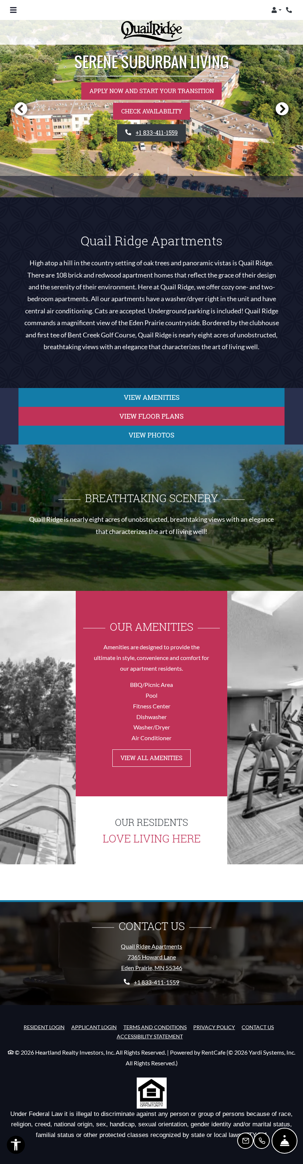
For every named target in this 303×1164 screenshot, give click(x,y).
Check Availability (151, 111)
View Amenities (152, 397)
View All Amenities (151, 758)
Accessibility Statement (150, 1036)
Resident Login (44, 1027)
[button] (276, 10)
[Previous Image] (20, 108)
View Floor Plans (151, 416)
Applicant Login (94, 1027)
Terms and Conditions (155, 1027)
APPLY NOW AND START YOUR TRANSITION (151, 91)
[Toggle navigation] (13, 10)
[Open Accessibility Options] (16, 1146)
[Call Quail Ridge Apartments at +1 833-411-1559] (289, 10)
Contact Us (258, 1027)
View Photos (151, 434)
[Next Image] (282, 108)
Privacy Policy (214, 1027)
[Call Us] (261, 1141)
